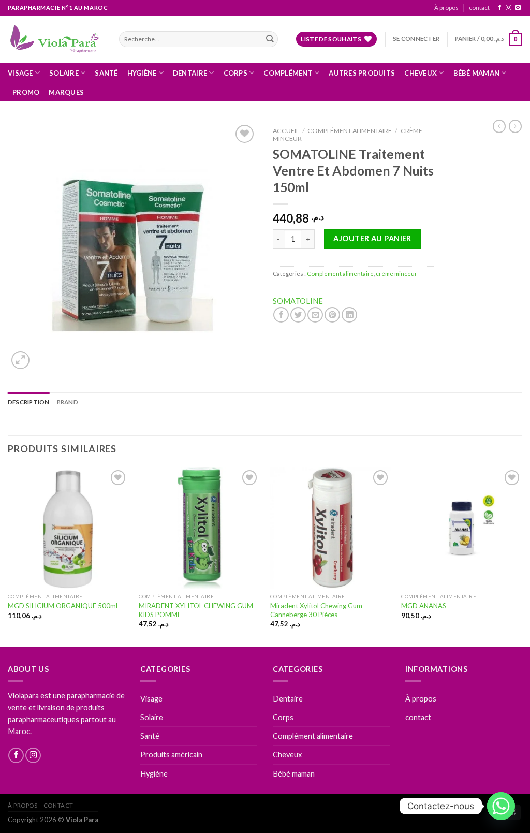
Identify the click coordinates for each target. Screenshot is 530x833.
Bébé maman (476, 73)
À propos (446, 7)
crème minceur (396, 273)
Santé (106, 73)
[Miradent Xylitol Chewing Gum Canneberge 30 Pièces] (330, 528)
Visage (20, 73)
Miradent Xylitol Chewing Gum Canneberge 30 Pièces (316, 610)
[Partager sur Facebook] (281, 315)
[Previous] (8, 556)
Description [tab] (29, 402)
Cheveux (420, 73)
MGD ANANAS (423, 606)
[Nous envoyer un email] (518, 8)
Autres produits (362, 73)
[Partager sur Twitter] (298, 315)
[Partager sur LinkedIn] (349, 315)
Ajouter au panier (372, 238)
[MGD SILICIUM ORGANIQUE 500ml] (68, 528)
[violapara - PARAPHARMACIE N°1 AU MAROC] (56, 38)
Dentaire (190, 73)
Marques (66, 92)
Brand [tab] (67, 402)
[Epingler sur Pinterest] (332, 315)
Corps (235, 73)
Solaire (64, 73)
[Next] (521, 556)
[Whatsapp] (501, 806)
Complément (288, 73)
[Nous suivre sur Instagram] (508, 8)
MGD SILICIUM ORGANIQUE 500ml (62, 606)
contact (479, 7)
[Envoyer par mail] (315, 315)
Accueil (286, 131)
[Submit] (269, 39)
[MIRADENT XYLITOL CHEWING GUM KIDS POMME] (199, 528)
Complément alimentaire (349, 131)
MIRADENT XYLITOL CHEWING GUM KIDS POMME (196, 610)
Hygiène (142, 73)
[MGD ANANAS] (461, 528)
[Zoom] (20, 360)
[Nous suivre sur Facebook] (500, 8)
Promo (25, 92)
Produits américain (171, 754)
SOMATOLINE (298, 301)
